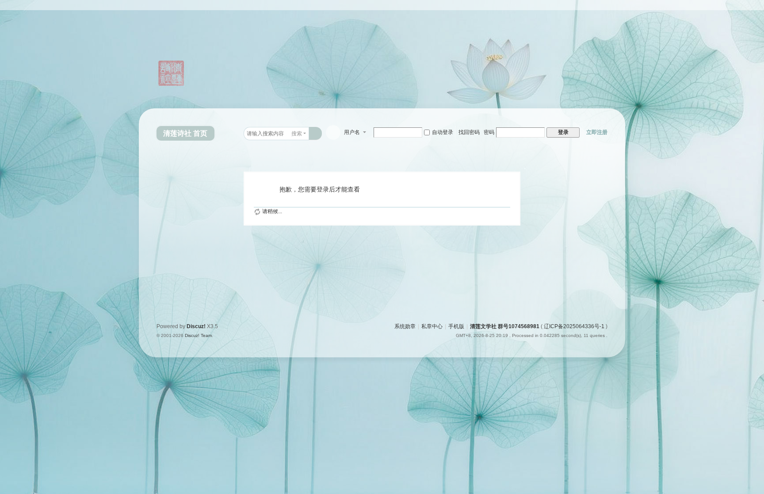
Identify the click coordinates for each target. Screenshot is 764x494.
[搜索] (315, 133)
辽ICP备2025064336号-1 (574, 326)
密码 (489, 132)
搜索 (296, 133)
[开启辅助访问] (623, 6)
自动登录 (442, 132)
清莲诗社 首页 (185, 133)
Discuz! (196, 326)
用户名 (352, 132)
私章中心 (432, 326)
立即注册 (596, 132)
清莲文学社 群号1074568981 (504, 326)
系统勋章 (405, 326)
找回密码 (469, 132)
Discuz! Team (198, 335)
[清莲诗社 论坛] (183, 58)
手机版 (456, 326)
